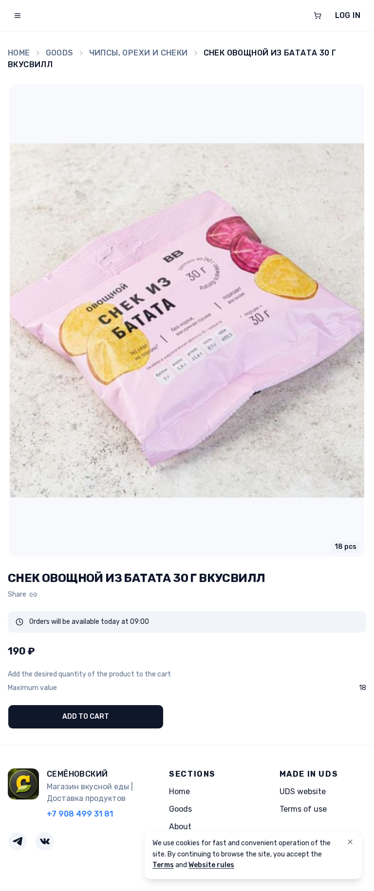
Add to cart (85, 716)
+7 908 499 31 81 (80, 813)
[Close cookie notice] (350, 842)
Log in (347, 15)
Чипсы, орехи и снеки (138, 52)
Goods (60, 52)
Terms (163, 865)
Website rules (211, 865)
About (180, 826)
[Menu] (17, 15)
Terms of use (303, 809)
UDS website (303, 791)
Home (19, 52)
